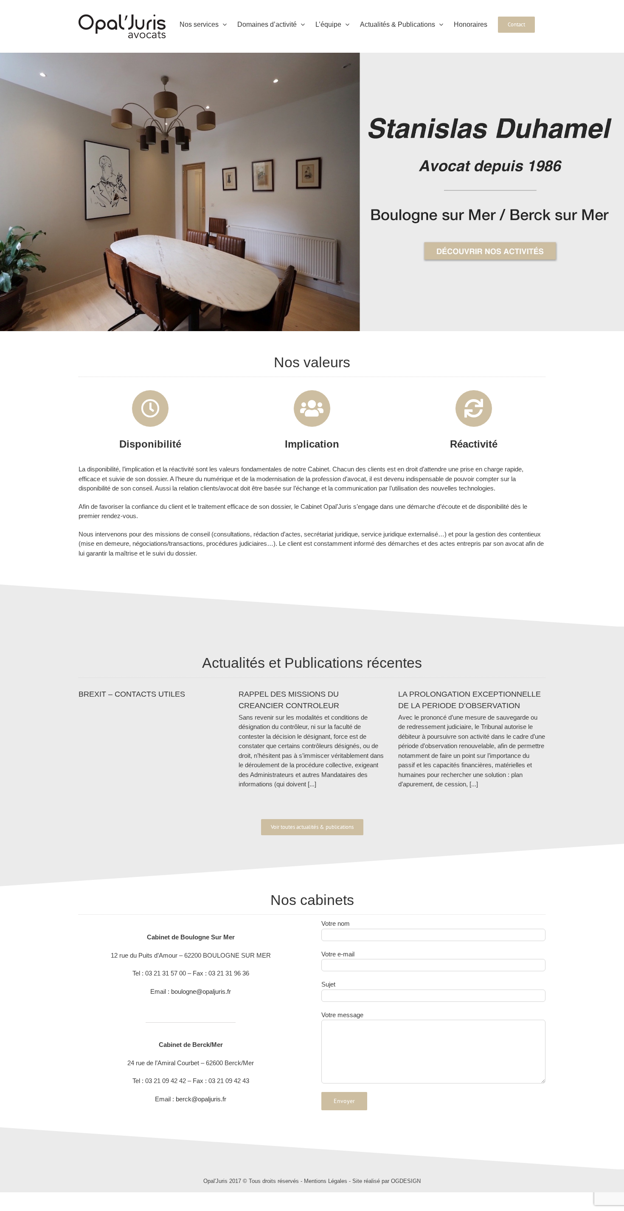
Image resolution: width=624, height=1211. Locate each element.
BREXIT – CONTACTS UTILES (132, 694)
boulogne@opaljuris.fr (201, 991)
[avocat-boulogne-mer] (312, 56)
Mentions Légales (325, 1181)
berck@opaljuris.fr (201, 1099)
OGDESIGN (406, 1181)
